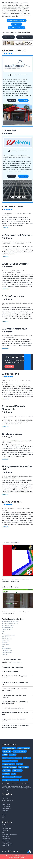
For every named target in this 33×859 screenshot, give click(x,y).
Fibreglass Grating (7, 629)
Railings (4, 646)
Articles (4, 816)
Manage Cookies (16, 24)
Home (3, 797)
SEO (3, 802)
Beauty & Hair (6, 751)
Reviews (4, 814)
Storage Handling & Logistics (10, 780)
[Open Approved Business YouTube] (14, 851)
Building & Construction (19, 751)
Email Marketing (6, 806)
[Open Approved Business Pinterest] (8, 851)
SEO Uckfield (5, 846)
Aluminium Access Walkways (10, 621)
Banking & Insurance (23, 748)
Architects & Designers (9, 748)
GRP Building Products (8, 635)
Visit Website (23, 100)
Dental (5, 754)
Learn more (12, 100)
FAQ (3, 818)
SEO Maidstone (6, 838)
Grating (4, 631)
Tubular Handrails (7, 650)
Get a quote (9, 366)
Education (12, 754)
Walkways (4, 654)
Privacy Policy (23, 12)
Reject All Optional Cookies (16, 27)
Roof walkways (6, 648)
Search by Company (9, 37)
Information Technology (9, 767)
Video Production (6, 808)
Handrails (4, 642)
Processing (6, 773)
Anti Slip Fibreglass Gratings (10, 623)
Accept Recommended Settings (16, 20)
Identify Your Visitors (7, 800)
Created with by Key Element (16, 857)
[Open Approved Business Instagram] (5, 851)
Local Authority (17, 770)
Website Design (6, 804)
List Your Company (7, 798)
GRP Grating (5, 641)
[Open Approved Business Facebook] (3, 851)
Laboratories (6, 770)
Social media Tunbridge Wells (9, 834)
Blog (3, 832)
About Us (4, 826)
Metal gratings (6, 644)
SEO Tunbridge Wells (7, 844)
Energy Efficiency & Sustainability (12, 757)
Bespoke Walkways (7, 627)
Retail (13, 773)
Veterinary (24, 780)
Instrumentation (23, 767)
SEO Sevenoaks (6, 840)
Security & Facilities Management (11, 777)
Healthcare (27, 757)
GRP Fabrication (6, 639)
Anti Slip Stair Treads (8, 625)
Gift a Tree (5, 812)
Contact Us (5, 830)
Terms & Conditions (7, 828)
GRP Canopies (6, 637)
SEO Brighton (5, 836)
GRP (3, 633)
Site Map (4, 825)
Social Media (5, 810)
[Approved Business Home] (29, 851)
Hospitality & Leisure (8, 764)
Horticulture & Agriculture (10, 761)
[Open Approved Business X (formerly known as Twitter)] (17, 851)
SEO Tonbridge (6, 842)
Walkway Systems (7, 652)
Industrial (19, 764)
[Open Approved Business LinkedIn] (11, 851)
